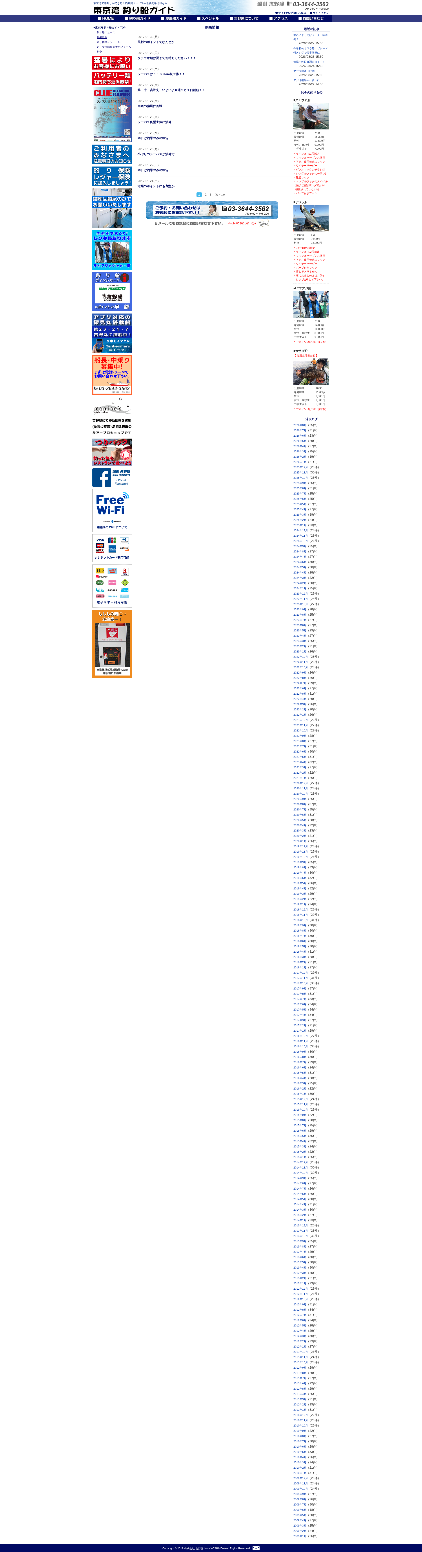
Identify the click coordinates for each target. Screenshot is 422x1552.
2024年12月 (300, 530)
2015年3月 (299, 1146)
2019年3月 (299, 893)
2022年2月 (299, 709)
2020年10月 (300, 793)
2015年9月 (299, 1115)
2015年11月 (300, 1104)
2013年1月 (299, 1283)
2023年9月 (299, 609)
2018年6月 (299, 941)
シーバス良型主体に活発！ (156, 122)
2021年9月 (299, 735)
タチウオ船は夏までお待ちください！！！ (167, 58)
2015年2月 (299, 1151)
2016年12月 (300, 1036)
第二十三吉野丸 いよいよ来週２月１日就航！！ (171, 90)
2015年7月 (299, 1125)
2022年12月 (300, 656)
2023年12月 (300, 593)
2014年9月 (299, 1178)
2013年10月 (300, 1236)
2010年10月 (300, 1425)
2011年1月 (299, 1409)
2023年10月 (300, 604)
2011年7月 (299, 1378)
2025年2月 (299, 520)
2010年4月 (299, 1457)
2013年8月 (299, 1246)
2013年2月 (299, 1278)
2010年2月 (299, 1467)
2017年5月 (299, 1009)
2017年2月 (299, 1025)
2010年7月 (299, 1441)
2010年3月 (299, 1462)
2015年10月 (300, 1109)
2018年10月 (300, 920)
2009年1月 (299, 1536)
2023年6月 (299, 625)
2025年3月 (299, 514)
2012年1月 (299, 1346)
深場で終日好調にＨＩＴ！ (309, 61)
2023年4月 (299, 635)
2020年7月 (299, 809)
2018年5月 (299, 946)
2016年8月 (299, 1057)
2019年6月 (299, 878)
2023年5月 (299, 630)
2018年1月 (299, 967)
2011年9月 (299, 1367)
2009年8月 (299, 1499)
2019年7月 (299, 872)
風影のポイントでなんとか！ (158, 42)
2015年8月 (299, 1120)
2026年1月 (299, 462)
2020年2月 (299, 835)
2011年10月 (300, 1362)
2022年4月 (299, 699)
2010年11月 (300, 1420)
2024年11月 (300, 535)
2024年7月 (299, 556)
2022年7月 (299, 683)
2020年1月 (299, 841)
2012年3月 (299, 1336)
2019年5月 (299, 883)
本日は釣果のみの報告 (153, 138)
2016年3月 (299, 1083)
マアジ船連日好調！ (305, 71)
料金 (99, 51)
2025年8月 (299, 488)
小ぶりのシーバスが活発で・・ (159, 154)
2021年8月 (299, 741)
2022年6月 (299, 688)
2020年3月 (299, 830)
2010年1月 (299, 1473)
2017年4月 (299, 1014)
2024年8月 (299, 551)
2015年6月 (299, 1130)
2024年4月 (299, 572)
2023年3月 (299, 641)
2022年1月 (299, 714)
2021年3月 (299, 767)
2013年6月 (299, 1257)
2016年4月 (299, 1078)
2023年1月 (299, 651)
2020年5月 (299, 820)
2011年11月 (300, 1357)
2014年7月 (299, 1188)
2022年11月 (300, 662)
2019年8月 (299, 867)
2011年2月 (299, 1404)
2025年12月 (300, 467)
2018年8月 (299, 930)
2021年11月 (300, 725)
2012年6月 (299, 1320)
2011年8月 (299, 1373)
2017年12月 (300, 972)
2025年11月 (300, 472)
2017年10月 (300, 983)
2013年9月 (299, 1241)
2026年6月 (299, 435)
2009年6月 (299, 1509)
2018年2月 (299, 962)
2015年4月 (299, 1141)
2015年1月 (299, 1157)
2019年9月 (299, 862)
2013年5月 (299, 1262)
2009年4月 (299, 1520)
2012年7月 (299, 1315)
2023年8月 (299, 614)
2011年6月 (299, 1383)
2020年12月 (300, 783)
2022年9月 (299, 672)
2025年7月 (299, 493)
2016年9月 (299, 1051)
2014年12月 (300, 1162)
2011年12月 (300, 1351)
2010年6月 (299, 1446)
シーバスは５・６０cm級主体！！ (161, 74)
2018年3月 (299, 957)
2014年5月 (299, 1199)
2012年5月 (299, 1325)
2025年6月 (299, 498)
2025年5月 (299, 504)
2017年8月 (299, 993)
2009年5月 (299, 1515)
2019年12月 (300, 846)
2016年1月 (299, 1093)
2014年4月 (299, 1204)
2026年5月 (299, 441)
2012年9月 (299, 1304)
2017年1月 (299, 1030)
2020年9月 (299, 799)
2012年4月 (299, 1330)
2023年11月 (300, 598)
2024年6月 (299, 562)
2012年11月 (300, 1294)
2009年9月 (299, 1494)
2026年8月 (299, 425)
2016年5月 (299, 1072)
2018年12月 (300, 909)
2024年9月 (299, 546)
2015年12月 (300, 1099)
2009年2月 (299, 1530)
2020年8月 (299, 804)
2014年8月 (299, 1183)
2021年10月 (300, 730)
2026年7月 (299, 430)
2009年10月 (300, 1488)
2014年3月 (299, 1209)
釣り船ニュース (106, 32)
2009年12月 (300, 1478)
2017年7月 (299, 999)
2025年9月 (299, 483)
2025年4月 (299, 509)
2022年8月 (299, 677)
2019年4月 (299, 888)
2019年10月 (300, 856)
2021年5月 (299, 756)
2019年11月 (300, 851)
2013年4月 (299, 1267)
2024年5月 (299, 567)
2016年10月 (300, 1046)
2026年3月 (299, 451)
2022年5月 (299, 693)
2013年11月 (300, 1230)
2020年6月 (299, 814)
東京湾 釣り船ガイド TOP (109, 27)
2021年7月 (299, 746)
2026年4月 (299, 446)
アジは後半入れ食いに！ (307, 80)
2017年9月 (299, 988)
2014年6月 (299, 1193)
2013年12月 (300, 1225)
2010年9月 (299, 1430)
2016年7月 (299, 1062)
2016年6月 (299, 1067)
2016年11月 (300, 1041)
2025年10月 (300, 477)
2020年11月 (300, 788)
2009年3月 (299, 1525)
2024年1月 (299, 588)
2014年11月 (300, 1167)
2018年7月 (299, 935)
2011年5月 (299, 1388)
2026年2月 (299, 456)
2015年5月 (299, 1136)
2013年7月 (299, 1251)
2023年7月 (299, 620)
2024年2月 (299, 583)
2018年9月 (299, 925)
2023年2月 (299, 646)
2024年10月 (300, 541)
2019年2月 (299, 899)
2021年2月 (299, 772)
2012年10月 (300, 1299)
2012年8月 (299, 1309)
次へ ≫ (220, 194)
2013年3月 (299, 1272)
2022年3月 (299, 704)
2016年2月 (299, 1088)
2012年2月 (299, 1341)
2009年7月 (299, 1504)
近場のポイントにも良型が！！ (159, 186)
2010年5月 (299, 1451)
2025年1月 (299, 525)
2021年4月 (299, 762)
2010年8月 (299, 1436)
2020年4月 (299, 825)
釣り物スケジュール (108, 42)
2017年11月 (300, 978)
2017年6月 (299, 1004)
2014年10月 (300, 1172)
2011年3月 (299, 1399)
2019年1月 (299, 904)
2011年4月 (299, 1394)
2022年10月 (300, 667)
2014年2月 (299, 1215)
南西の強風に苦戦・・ (153, 106)
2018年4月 (299, 951)
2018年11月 (300, 914)
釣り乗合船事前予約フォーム (114, 46)
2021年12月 (300, 720)
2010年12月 (300, 1415)
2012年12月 (300, 1288)
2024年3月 (299, 577)
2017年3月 (299, 1020)
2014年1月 (299, 1220)
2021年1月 (299, 778)
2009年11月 (300, 1483)
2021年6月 (299, 751)
